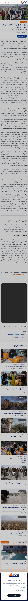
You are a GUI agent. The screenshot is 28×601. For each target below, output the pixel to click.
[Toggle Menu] (2, 2)
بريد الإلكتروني (23, 587)
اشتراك (15, 595)
